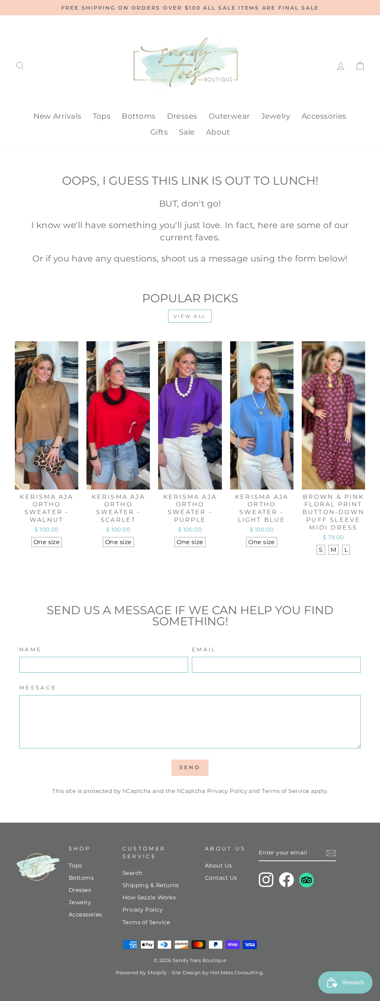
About (218, 132)
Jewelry (276, 116)
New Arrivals (57, 116)
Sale (187, 132)
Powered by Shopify (141, 972)
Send (190, 767)
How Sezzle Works (149, 897)
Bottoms (138, 116)
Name (30, 649)
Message (37, 687)
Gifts (159, 132)
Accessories (324, 116)
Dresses (182, 116)
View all (190, 316)
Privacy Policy (227, 790)
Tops (102, 116)
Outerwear (229, 116)
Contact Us (221, 877)
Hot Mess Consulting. (237, 972)
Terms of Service (285, 790)
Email (204, 649)
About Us (218, 865)
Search (132, 872)
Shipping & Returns (150, 885)
